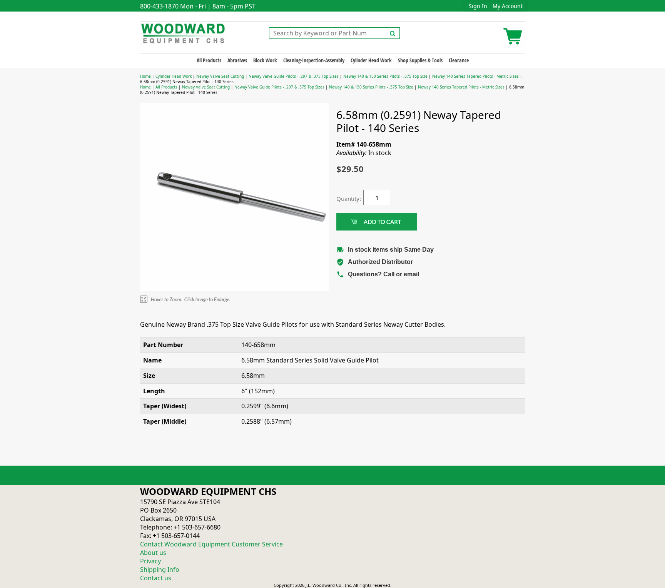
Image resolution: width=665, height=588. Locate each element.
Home (145, 76)
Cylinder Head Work (371, 60)
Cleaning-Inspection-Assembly (313, 60)
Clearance (459, 60)
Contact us (155, 578)
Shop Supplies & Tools (420, 60)
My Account (508, 6)
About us (153, 552)
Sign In (478, 6)
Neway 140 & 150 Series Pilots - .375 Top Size (385, 76)
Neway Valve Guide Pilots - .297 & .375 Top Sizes (294, 76)
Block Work (265, 60)
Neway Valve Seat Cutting (220, 76)
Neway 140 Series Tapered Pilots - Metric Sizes (475, 76)
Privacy (150, 561)
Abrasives (237, 60)
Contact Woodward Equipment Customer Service (211, 544)
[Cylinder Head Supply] (183, 32)
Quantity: (344, 198)
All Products (209, 60)
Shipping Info (159, 569)
